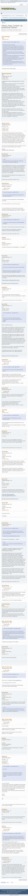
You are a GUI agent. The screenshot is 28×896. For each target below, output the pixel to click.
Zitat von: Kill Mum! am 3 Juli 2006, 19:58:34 (11, 415)
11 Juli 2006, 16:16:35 (5, 862)
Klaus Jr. (5, 756)
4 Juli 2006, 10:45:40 (5, 458)
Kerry (4, 826)
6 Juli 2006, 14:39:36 (5, 606)
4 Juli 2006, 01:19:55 (5, 433)
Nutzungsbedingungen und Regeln (15, 890)
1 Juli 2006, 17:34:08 (5, 39)
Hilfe (7, 890)
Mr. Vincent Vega (7, 621)
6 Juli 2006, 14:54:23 (5, 625)
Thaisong (5, 154)
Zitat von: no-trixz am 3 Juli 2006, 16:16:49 (11, 528)
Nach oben (3, 882)
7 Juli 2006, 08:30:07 (5, 745)
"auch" (5, 146)
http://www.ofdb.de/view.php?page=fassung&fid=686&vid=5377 (9, 495)
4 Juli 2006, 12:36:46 (5, 510)
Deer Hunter (6, 123)
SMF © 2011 (14, 891)
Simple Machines (18, 891)
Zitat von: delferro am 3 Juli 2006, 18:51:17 (11, 312)
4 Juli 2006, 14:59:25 (5, 525)
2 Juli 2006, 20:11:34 (5, 189)
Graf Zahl (5, 451)
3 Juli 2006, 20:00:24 (5, 392)
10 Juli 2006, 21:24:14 (5, 763)
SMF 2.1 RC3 (9, 891)
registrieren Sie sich (11, 2)
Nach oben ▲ (23, 890)
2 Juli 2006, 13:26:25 (5, 130)
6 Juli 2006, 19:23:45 (5, 723)
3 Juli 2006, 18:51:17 (5, 290)
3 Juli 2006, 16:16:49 (5, 261)
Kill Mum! (5, 359)
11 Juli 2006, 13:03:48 (5, 812)
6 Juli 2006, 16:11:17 (5, 654)
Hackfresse (6, 183)
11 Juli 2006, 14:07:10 (5, 830)
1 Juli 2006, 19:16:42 (5, 79)
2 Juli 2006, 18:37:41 (5, 156)
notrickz (5, 255)
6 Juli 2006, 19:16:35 (5, 699)
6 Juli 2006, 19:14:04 (5, 671)
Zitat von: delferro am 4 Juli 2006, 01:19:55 (11, 766)
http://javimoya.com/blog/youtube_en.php (10, 280)
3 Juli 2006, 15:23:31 (5, 244)
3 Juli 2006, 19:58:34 (5, 364)
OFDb (4, 22)
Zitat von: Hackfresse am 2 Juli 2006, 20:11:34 (11, 219)
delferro (5, 287)
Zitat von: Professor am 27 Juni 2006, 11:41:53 (11, 42)
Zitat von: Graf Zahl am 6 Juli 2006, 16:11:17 (11, 674)
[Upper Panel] (26, 16)
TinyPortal (3, 890)
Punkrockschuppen (7, 74)
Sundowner (6, 585)
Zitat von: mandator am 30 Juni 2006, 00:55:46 (11, 366)
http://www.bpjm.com (17, 680)
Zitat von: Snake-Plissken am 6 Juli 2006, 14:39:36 (12, 628)
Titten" (11, 805)
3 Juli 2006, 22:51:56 (5, 412)
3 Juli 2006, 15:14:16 (5, 216)
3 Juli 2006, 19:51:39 (5, 310)
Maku (4, 237)
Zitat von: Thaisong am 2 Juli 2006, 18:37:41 (11, 192)
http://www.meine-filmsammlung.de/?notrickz (10, 283)
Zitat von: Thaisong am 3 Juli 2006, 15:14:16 (11, 264)
